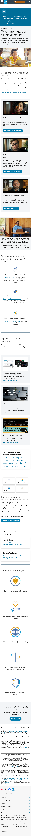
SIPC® (22, 823)
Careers (27, 819)
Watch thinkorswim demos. (10, 442)
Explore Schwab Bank (11, 208)
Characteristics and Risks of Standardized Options (14, 732)
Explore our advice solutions (12, 130)
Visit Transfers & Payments (11, 321)
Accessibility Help (5, 819)
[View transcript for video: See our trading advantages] (25, 149)
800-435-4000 (15, 719)
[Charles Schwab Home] (5, 2)
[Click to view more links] (29, 797)
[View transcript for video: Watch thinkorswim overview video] (25, 430)
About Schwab (19, 819)
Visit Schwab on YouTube (2, 789)
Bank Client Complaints (6, 826)
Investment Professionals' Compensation (10, 821)
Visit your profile (9, 277)
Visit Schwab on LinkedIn (13, 789)
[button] (15, 108)
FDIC (26, 747)
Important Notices (5, 823)
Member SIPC (8, 782)
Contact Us (12, 819)
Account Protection (14, 823)
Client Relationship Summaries (20, 826)
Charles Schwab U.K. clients (15, 779)
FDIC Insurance (4, 824)
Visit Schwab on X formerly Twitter (6, 789)
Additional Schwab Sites (20, 815)
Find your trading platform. (10, 380)
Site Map (3, 817)
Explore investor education (10, 520)
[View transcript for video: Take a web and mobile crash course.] (25, 398)
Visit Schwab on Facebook (9, 789)
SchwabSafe (6, 815)
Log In (28, 1)
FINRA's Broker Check (14, 824)
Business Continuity (10, 817)
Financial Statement (21, 817)
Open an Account (19, 1)
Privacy (11, 815)
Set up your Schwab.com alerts (12, 299)
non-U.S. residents (10, 778)
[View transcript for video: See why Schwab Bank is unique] (25, 190)
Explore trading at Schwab (12, 171)
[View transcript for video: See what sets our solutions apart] (25, 112)
